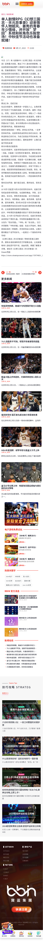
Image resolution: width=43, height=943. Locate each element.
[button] (17, 3)
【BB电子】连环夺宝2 (27, 547)
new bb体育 (27, 585)
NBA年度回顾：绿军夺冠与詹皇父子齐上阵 (20, 450)
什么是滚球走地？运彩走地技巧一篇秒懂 (20, 758)
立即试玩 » (21, 542)
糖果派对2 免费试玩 (13, 585)
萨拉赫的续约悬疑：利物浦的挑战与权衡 (21, 664)
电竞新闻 (9, 14)
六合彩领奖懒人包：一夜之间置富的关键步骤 (21, 723)
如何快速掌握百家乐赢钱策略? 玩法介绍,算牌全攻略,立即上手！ (21, 791)
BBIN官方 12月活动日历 (28, 618)
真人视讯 (26, 576)
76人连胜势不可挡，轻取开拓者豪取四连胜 (20, 341)
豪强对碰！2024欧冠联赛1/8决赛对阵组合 (28, 608)
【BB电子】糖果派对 (26, 559)
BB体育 (17, 576)
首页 (3, 14)
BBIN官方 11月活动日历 (28, 629)
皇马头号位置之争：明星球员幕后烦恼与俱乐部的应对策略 (21, 487)
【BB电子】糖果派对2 (27, 535)
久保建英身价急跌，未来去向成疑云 (19, 667)
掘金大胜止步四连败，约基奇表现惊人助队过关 (21, 378)
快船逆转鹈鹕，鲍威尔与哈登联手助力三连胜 (21, 305)
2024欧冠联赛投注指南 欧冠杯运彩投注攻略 (21, 826)
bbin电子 (9, 576)
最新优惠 (27, 581)
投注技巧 (18, 581)
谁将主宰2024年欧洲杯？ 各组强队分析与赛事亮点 (28, 597)
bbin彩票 (9, 581)
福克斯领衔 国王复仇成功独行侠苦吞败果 (19, 414)
